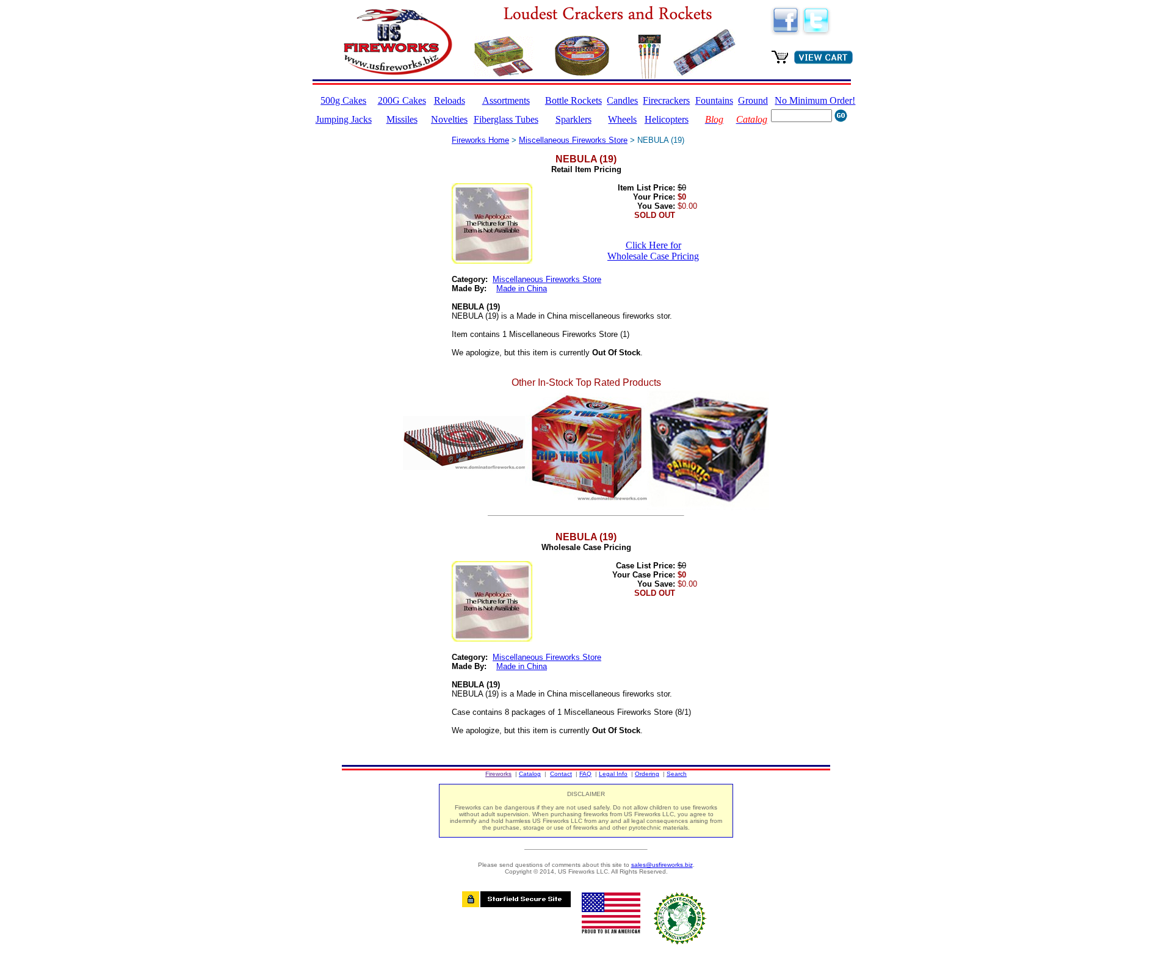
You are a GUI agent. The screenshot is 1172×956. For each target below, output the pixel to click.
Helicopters (667, 119)
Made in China (521, 288)
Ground (753, 100)
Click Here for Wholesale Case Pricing (653, 250)
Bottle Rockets (573, 100)
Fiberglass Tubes (506, 119)
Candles (622, 100)
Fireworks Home (480, 140)
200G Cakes (402, 100)
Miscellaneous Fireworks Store (573, 140)
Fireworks (498, 773)
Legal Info (613, 773)
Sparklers (573, 119)
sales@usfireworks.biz (662, 864)
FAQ (585, 773)
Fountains (714, 100)
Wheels (622, 119)
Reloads (449, 100)
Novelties (449, 119)
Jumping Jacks (344, 119)
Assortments (506, 100)
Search (677, 773)
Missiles (402, 119)
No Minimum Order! (815, 100)
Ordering (647, 773)
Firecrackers (666, 100)
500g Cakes (343, 100)
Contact (561, 773)
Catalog (530, 773)
